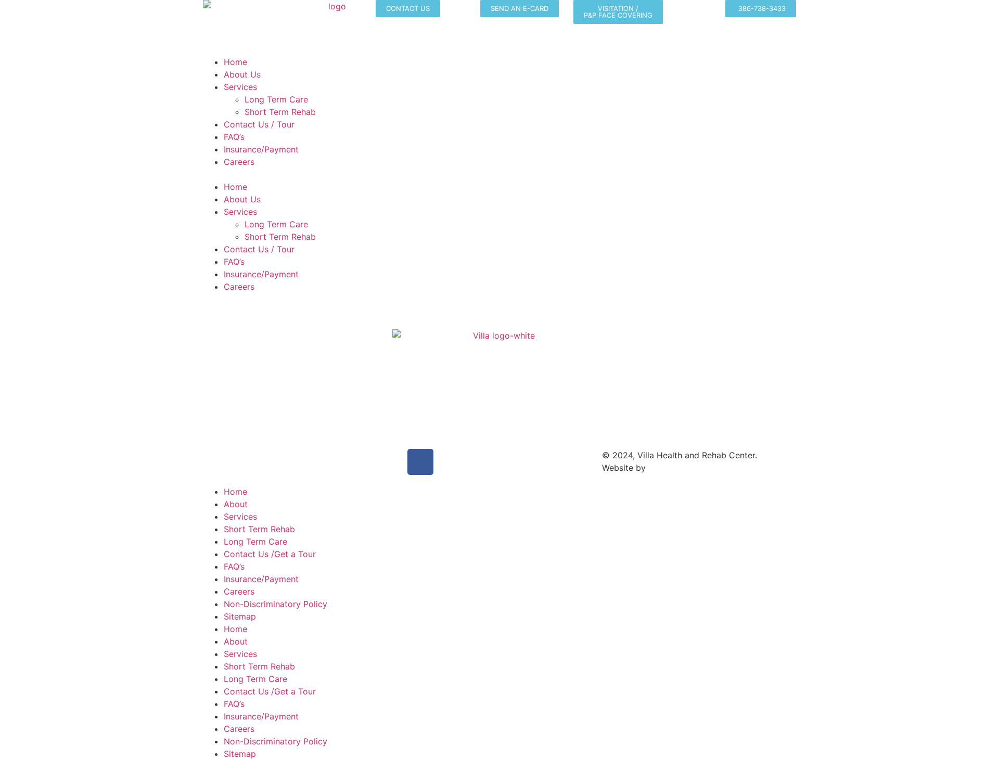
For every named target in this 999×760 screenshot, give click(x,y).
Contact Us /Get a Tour (270, 554)
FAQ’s (234, 137)
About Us (242, 74)
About (236, 504)
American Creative (684, 467)
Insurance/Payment (261, 149)
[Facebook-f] (420, 462)
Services (240, 87)
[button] (499, 174)
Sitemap (240, 616)
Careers (239, 162)
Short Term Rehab (280, 112)
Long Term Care (276, 99)
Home (235, 62)
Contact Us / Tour (259, 124)
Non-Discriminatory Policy (275, 604)
